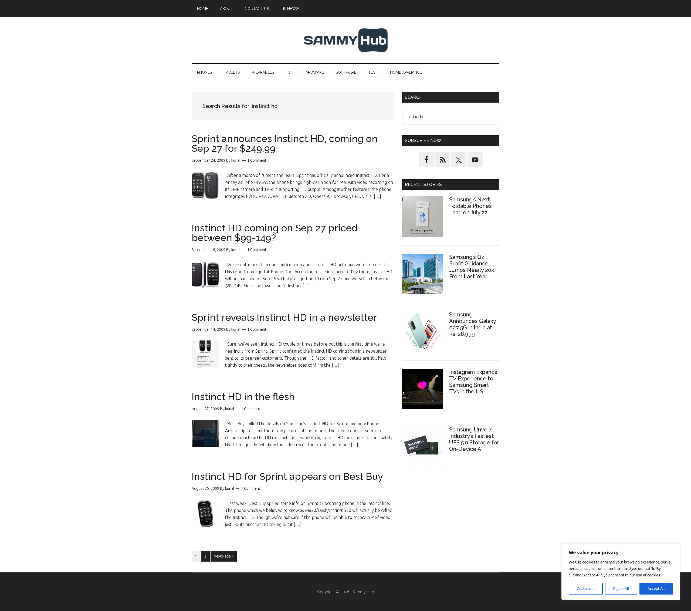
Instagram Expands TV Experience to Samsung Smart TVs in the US (473, 382)
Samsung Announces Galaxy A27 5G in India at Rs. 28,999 (472, 324)
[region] (620, 572)
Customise (586, 588)
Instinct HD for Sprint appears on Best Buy (287, 476)
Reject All (621, 588)
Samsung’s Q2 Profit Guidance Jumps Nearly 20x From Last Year (471, 267)
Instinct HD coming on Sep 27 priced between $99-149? (275, 232)
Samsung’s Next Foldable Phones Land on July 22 (470, 206)
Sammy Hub (345, 40)
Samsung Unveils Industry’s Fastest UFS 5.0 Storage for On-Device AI (474, 439)
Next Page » (223, 558)
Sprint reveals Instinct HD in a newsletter (284, 317)
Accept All (656, 588)
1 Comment (256, 160)
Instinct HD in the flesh (243, 396)
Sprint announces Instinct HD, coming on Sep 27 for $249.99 (285, 143)
